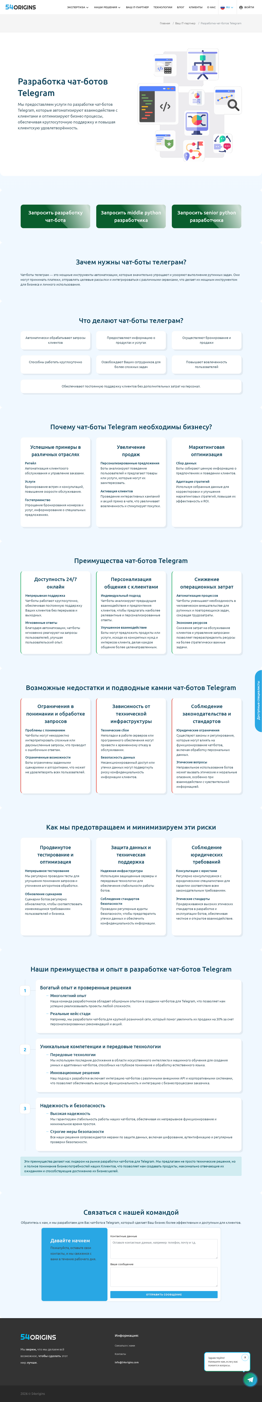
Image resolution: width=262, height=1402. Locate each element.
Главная (165, 23)
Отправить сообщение (164, 1294)
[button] (227, 7)
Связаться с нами (125, 1345)
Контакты (120, 1354)
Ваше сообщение (121, 1264)
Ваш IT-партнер (185, 23)
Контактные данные (123, 1236)
